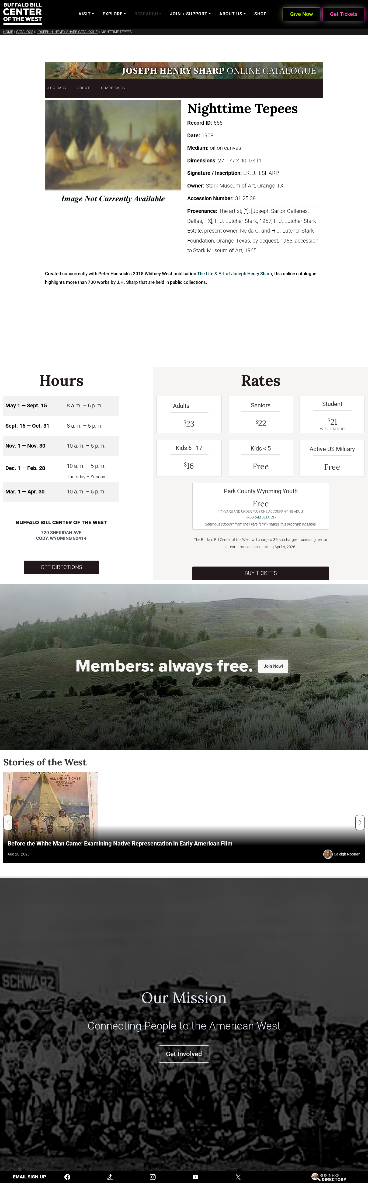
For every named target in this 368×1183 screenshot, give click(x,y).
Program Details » (260, 517)
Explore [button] (113, 13)
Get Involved (184, 1054)
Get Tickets (343, 14)
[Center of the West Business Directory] (329, 1177)
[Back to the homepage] (22, 14)
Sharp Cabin (113, 88)
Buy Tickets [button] (261, 573)
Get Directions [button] (61, 567)
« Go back (56, 88)
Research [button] (146, 13)
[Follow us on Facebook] (67, 1177)
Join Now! (273, 666)
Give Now (301, 14)
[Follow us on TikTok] (110, 1177)
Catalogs (24, 32)
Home (8, 32)
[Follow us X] (238, 1177)
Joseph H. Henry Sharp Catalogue (67, 32)
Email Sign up (29, 1177)
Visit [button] (85, 13)
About (83, 88)
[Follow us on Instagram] (153, 1177)
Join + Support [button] (188, 13)
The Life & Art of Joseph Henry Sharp (234, 273)
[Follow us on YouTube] (196, 1177)
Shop (260, 13)
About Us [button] (230, 13)
